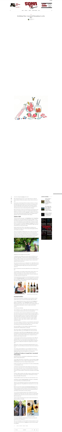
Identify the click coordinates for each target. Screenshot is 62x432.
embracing (26, 422)
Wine (31, 14)
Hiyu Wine (27, 223)
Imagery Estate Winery (25, 379)
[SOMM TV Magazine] (31, 5)
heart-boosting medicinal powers (31, 386)
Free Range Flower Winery (20, 278)
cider (33, 228)
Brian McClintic (29, 218)
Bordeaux (35, 301)
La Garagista (31, 223)
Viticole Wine (36, 218)
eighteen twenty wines (29, 332)
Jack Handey (23, 196)
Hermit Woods (27, 302)
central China (27, 212)
